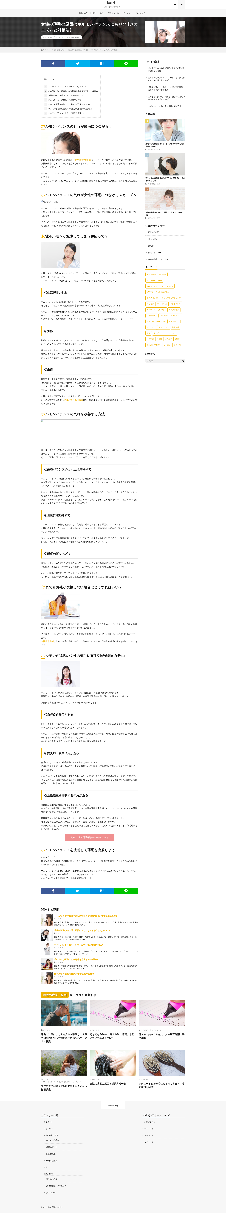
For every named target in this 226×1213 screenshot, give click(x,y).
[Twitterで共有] (77, 63)
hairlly (60, 1207)
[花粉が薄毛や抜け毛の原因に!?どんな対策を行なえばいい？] (47, 935)
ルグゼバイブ (164, 327)
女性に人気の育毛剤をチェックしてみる (89, 837)
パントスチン (175, 304)
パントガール (162, 304)
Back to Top (113, 1105)
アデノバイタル (153, 298)
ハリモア (150, 304)
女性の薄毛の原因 (83, 159)
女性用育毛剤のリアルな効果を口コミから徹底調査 (64, 1087)
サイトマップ (149, 1128)
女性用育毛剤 (47, 641)
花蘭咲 (177, 339)
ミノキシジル (174, 321)
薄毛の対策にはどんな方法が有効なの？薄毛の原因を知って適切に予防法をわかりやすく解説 (64, 1038)
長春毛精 (177, 345)
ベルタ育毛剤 (174, 310)
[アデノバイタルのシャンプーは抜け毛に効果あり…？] (47, 949)
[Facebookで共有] (53, 63)
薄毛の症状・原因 (73, 37)
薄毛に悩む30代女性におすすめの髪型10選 (74, 974)
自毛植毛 (168, 339)
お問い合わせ (149, 1122)
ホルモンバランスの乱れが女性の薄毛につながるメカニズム (71, 91)
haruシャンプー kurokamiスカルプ (160, 286)
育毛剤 (151, 246)
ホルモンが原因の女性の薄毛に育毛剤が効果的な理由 (68, 109)
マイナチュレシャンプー (156, 321)
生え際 (159, 339)
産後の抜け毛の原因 (73, 399)
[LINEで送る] (126, 63)
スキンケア (140, 13)
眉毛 (102, 13)
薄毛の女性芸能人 (153, 345)
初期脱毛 (175, 327)
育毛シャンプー (154, 252)
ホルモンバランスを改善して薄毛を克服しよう (66, 113)
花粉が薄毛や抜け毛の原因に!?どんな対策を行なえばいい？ (82, 930)
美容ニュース (113, 13)
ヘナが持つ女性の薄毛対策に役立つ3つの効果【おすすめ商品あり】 (86, 916)
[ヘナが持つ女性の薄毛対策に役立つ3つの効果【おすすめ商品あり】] (47, 920)
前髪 (148, 333)
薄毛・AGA (83, 13)
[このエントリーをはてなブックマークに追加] (102, 63)
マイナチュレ (152, 315)
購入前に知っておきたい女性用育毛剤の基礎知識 (162, 1036)
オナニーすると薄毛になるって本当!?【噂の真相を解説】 (161, 1085)
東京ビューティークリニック (165, 333)
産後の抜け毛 (153, 232)
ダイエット (127, 13)
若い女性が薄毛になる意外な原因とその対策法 (76, 959)
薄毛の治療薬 (51, 1179)
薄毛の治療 (48, 1174)
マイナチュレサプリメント (170, 315)
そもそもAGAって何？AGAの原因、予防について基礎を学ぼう (112, 1036)
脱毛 (94, 13)
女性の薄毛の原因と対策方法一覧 (108, 1083)
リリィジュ (151, 327)
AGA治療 (162, 274)
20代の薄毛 (151, 274)
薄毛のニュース (50, 1192)
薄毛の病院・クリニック (158, 259)
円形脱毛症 (152, 239)
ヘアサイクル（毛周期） (156, 310)
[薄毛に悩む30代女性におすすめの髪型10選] (47, 978)
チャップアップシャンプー (172, 298)
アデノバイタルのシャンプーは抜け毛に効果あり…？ (79, 945)
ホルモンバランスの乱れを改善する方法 (63, 100)
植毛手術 (150, 339)
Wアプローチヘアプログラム (158, 292)
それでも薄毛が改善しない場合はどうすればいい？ (68, 104)
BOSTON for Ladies (154, 280)
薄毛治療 (167, 345)
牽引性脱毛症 (51, 1160)
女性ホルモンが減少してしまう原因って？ (64, 95)
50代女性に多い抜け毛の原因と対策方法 (164, 106)
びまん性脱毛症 (52, 1140)
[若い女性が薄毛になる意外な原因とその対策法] (47, 964)
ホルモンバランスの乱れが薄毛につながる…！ (65, 86)
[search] (183, 361)
